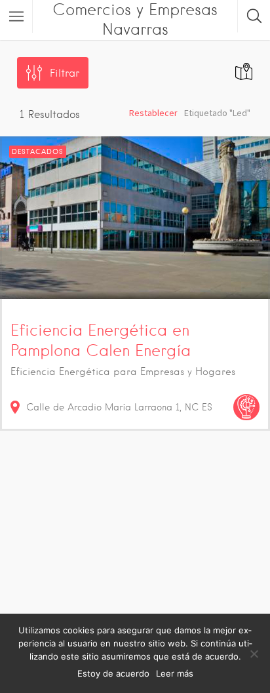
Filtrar (64, 73)
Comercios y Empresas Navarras (135, 19)
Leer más (174, 673)
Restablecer (153, 113)
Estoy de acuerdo (113, 673)
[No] (253, 653)
